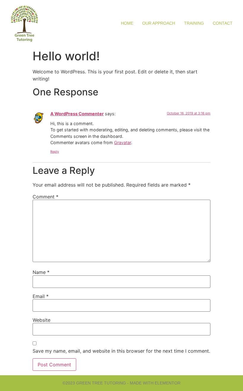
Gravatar (122, 142)
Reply (54, 151)
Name (41, 272)
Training (194, 23)
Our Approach (158, 23)
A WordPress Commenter (77, 113)
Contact (223, 23)
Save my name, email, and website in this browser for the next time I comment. (121, 351)
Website (41, 320)
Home (127, 23)
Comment (45, 196)
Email (41, 296)
